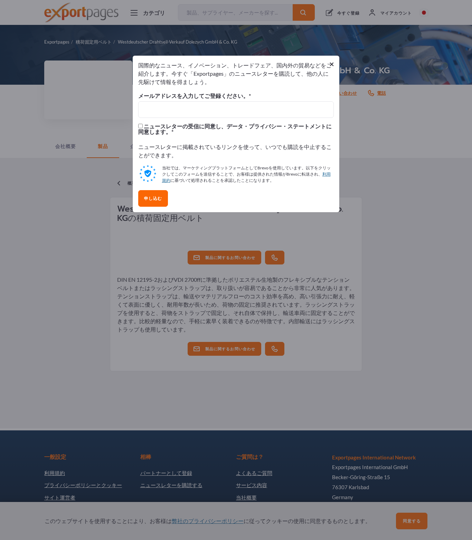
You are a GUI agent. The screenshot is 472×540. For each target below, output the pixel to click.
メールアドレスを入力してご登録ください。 (193, 96)
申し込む (153, 198)
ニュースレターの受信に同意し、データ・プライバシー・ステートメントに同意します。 (235, 128)
